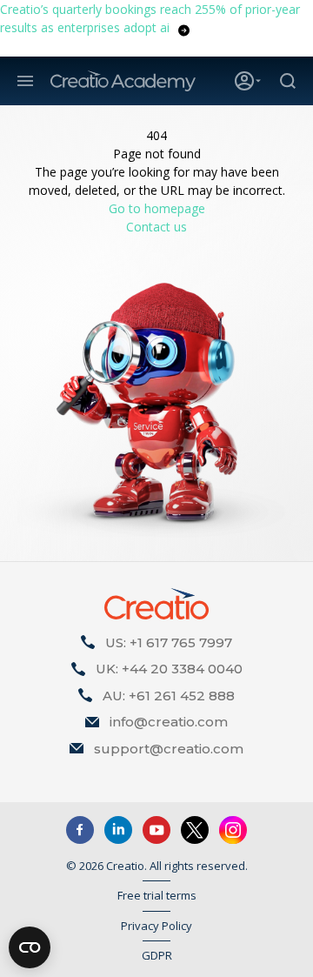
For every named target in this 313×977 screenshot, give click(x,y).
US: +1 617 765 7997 (168, 642)
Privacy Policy (156, 926)
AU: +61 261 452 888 (169, 695)
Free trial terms (156, 895)
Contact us (156, 226)
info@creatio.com (169, 721)
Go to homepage (157, 208)
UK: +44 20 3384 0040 (169, 668)
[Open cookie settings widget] (29, 947)
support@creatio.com (168, 748)
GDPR (157, 955)
